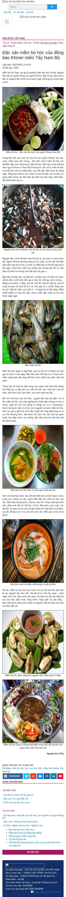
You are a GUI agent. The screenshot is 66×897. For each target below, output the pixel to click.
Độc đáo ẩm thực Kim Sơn (21, 829)
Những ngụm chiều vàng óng (22, 836)
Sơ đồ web (19, 12)
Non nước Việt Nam (13, 38)
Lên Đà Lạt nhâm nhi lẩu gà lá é (18, 795)
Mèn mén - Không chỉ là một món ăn (20, 821)
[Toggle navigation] (6, 21)
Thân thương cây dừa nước (17, 802)
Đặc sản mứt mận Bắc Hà (16, 799)
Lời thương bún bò (17, 839)
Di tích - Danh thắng (12, 43)
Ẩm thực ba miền (49, 43)
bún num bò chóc (33, 768)
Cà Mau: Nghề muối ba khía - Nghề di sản (23, 825)
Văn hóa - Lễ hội (31, 43)
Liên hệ (29, 12)
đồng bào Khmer (51, 768)
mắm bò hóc (18, 768)
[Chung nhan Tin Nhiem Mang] (45, 892)
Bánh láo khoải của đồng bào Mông (25, 833)
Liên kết (7, 12)
